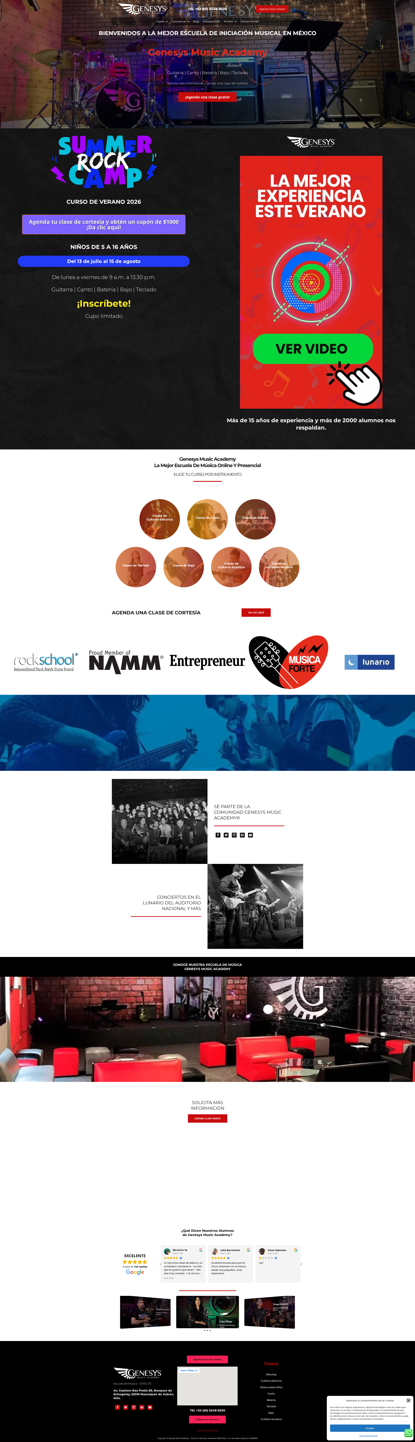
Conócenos (178, 21)
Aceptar (370, 1428)
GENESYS (254, 1438)
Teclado (271, 1406)
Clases (160, 21)
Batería (271, 1400)
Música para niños (271, 1387)
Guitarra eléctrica (271, 1380)
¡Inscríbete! (104, 303)
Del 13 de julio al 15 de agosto (104, 261)
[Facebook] (218, 835)
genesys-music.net (207, 440)
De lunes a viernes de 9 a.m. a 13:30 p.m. (104, 277)
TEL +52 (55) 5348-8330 (207, 9)
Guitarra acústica (271, 1419)
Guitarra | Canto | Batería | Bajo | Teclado (103, 289)
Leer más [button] (264, 1278)
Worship (271, 1374)
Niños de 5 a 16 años (103, 246)
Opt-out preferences (368, 1435)
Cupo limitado (103, 316)
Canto (271, 1393)
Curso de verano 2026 (103, 201)
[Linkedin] (242, 835)
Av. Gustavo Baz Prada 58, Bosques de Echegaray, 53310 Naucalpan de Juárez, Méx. (143, 1394)
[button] (408, 1400)
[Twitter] (226, 835)
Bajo (271, 1412)
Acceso (228, 21)
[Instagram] (234, 835)
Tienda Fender (249, 21)
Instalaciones (211, 21)
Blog (196, 21)
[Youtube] (250, 835)
